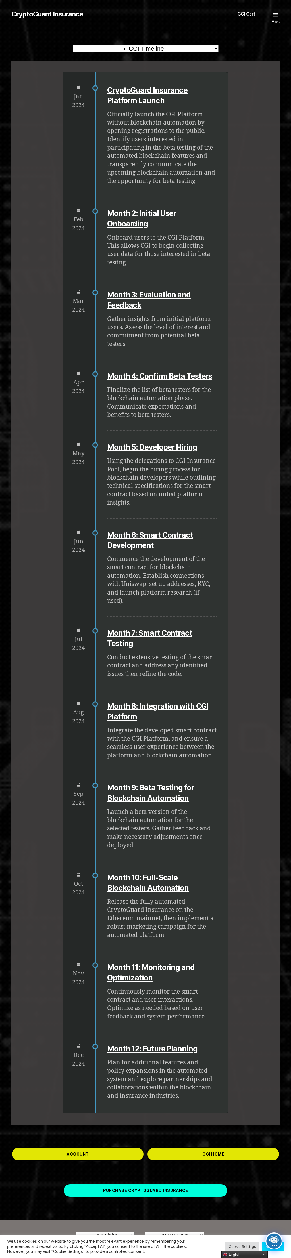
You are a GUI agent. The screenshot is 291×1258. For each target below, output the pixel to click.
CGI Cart (246, 14)
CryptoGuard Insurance (47, 14)
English (234, 1254)
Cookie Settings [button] (242, 1246)
